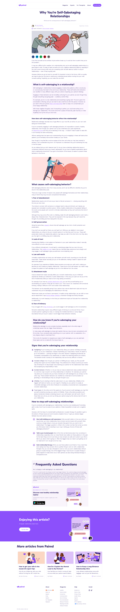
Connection (62, 594)
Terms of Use (77, 592)
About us (48, 592)
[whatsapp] (41, 56)
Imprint (76, 598)
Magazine (65, 5)
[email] (48, 56)
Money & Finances (64, 601)
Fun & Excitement (64, 600)
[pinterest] (44, 56)
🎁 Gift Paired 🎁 (50, 590)
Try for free (97, 5)
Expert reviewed (37, 28)
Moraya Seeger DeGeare (48, 28)
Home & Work (63, 592)
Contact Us (76, 590)
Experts (72, 5)
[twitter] (37, 56)
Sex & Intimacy (63, 598)
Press (47, 596)
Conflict (62, 590)
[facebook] (33, 56)
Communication (63, 596)
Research (48, 601)
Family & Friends (64, 605)
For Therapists (81, 5)
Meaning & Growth (64, 603)
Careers (47, 598)
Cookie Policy (77, 596)
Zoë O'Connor (40, 25)
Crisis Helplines (77, 601)
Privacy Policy (77, 594)
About (89, 5)
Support (76, 600)
